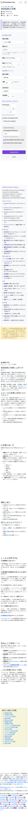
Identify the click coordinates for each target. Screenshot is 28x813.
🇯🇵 (20, 2)
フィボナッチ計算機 (10, 716)
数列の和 (8, 535)
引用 (3, 15)
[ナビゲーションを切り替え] (25, 2)
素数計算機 (8, 718)
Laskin (13, 804)
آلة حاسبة (21, 806)
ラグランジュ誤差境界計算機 (11, 665)
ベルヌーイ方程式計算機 (11, 731)
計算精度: (5, 95)
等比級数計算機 (9, 740)
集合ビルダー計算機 (10, 741)
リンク (10, 15)
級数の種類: (5, 39)
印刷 (3, 13)
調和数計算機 (8, 722)
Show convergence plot (11, 118)
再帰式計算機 (8, 736)
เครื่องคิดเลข (3, 808)
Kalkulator (24, 801)
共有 (16, 15)
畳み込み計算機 (9, 720)
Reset (14, 157)
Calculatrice (3, 801)
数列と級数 (10, 6)
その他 (11, 381)
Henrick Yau (8, 11)
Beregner (13, 793)
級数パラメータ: (6, 63)
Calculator (3, 797)
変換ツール (8, 789)
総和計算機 (8, 743)
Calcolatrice (22, 793)
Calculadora (4, 795)
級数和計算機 (8, 713)
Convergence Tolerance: (11, 130)
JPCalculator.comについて (7, 787)
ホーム (2, 6)
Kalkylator (5, 804)
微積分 (5, 528)
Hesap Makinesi (14, 801)
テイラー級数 (23, 665)
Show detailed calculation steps (14, 140)
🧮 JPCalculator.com (7, 2)
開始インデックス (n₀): (8, 58)
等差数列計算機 (9, 723)
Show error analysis (10, 121)
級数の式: (5, 46)
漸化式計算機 (8, 729)
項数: (3, 82)
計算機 (11, 808)
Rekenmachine (12, 806)
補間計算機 (8, 738)
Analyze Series (14, 152)
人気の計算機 (19, 787)
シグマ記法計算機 (9, 734)
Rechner (2, 806)
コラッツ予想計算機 (10, 732)
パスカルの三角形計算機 (11, 727)
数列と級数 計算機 (18, 779)
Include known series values (13, 143)
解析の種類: (5, 74)
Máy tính (20, 804)
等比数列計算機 (9, 715)
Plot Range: (5, 105)
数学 (6, 6)
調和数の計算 (6, 615)
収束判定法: (5, 88)
